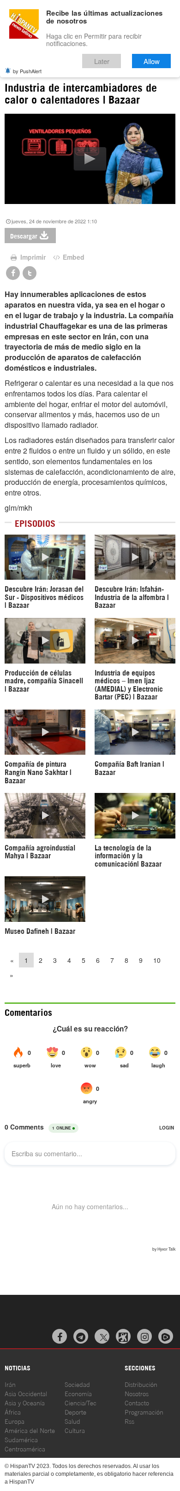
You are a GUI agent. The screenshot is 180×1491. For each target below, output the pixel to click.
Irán (10, 1384)
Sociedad (77, 1384)
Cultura (75, 1430)
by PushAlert (27, 71)
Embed (72, 257)
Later (101, 61)
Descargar (23, 235)
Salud (72, 1420)
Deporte (75, 1411)
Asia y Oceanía (25, 1402)
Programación (144, 1411)
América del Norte (30, 1430)
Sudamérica (21, 1439)
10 (157, 960)
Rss (129, 1420)
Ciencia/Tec (80, 1402)
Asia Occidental (26, 1393)
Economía (78, 1393)
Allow (152, 61)
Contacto (137, 1402)
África (13, 1411)
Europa (14, 1420)
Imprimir (32, 257)
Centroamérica (25, 1448)
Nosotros (137, 1393)
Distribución (141, 1384)
